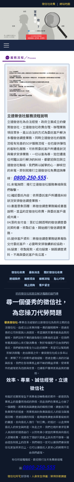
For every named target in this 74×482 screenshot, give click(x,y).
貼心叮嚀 (59, 279)
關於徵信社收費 (53, 272)
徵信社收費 (48, 4)
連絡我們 (14, 279)
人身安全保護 (40, 476)
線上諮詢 (29, 285)
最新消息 (34, 272)
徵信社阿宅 (14, 476)
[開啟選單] (6, 45)
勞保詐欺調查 (58, 476)
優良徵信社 (11, 322)
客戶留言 (44, 285)
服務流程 (44, 279)
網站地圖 (64, 4)
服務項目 (29, 279)
